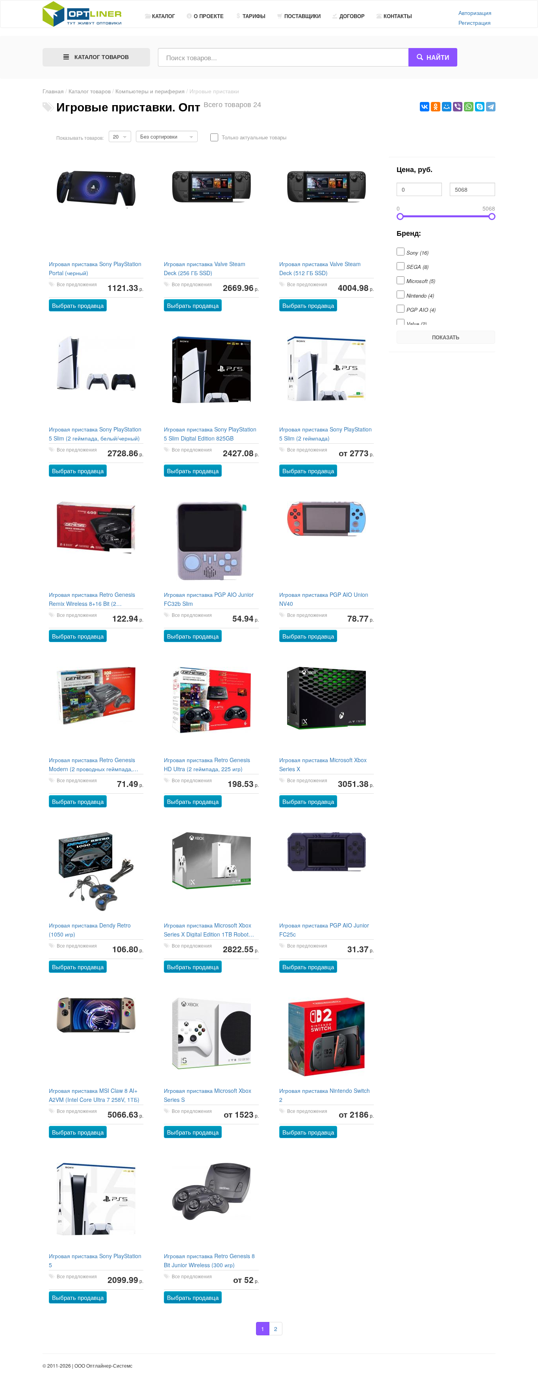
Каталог (163, 16)
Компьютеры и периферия (150, 91)
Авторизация (475, 13)
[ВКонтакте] (424, 106)
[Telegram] (490, 106)
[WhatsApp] (468, 106)
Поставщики (302, 16)
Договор (352, 16)
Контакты (398, 16)
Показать (445, 337)
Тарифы (254, 16)
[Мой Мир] (446, 106)
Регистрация (474, 22)
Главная (53, 91)
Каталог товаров (90, 91)
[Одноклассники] (435, 106)
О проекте (209, 16)
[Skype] (479, 106)
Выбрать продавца (78, 305)
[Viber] (457, 106)
